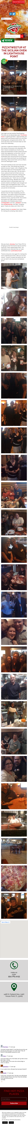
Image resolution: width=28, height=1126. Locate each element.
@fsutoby (12, 244)
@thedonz (18, 202)
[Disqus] (14, 1024)
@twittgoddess (5, 202)
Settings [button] (5, 1122)
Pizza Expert (13, 89)
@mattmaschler (8, 204)
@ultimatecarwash (16, 250)
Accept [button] (11, 1122)
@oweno (13, 209)
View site (21, 92)
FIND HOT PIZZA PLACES (18, 1)
